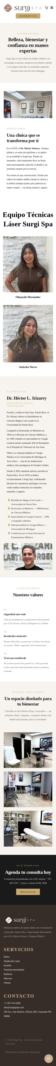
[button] (51, 7)
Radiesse (8, 974)
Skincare (8, 978)
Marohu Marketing (30, 1052)
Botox (7, 956)
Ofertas (7, 982)
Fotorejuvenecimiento (14, 969)
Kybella (7, 965)
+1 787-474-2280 (12, 1003)
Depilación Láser (12, 961)
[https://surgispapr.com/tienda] (28, 920)
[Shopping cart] (46, 7)
